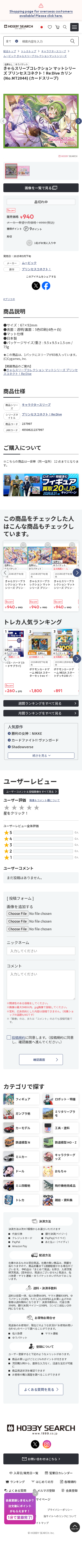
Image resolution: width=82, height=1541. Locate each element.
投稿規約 (18, 1037)
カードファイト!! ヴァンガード (35, 740)
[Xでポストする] (36, 286)
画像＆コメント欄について (44, 800)
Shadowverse (22, 746)
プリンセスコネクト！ (36, 269)
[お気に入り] (50, 26)
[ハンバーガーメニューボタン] (74, 27)
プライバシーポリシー (60, 1509)
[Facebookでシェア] (46, 286)
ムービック (29, 263)
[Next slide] (78, 121)
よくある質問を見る (39, 1389)
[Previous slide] (3, 121)
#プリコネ (9, 299)
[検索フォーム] (65, 27)
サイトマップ (41, 1522)
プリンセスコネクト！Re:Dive (42, 414)
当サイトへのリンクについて (60, 1516)
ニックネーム (18, 942)
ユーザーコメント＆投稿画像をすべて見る (30, 791)
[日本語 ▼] (41, 26)
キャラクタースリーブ (36, 404)
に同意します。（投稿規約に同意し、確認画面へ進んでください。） (43, 1039)
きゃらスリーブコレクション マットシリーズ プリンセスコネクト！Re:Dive (40, 372)
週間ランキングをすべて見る (40, 703)
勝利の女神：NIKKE (27, 733)
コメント (14, 966)
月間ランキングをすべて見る (40, 713)
